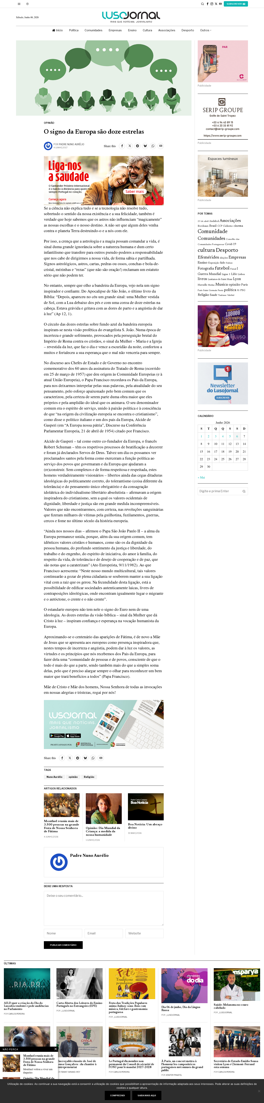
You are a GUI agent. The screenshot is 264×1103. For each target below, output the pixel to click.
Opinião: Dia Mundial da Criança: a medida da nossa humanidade (103, 832)
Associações (230, 221)
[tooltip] (207, 4)
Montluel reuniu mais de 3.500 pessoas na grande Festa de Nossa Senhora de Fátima (61, 826)
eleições (224, 258)
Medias (211, 285)
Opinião (49, 122)
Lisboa (241, 274)
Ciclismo (228, 226)
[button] (244, 491)
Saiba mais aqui (147, 1095)
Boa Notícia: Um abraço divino (145, 826)
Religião (89, 776)
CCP (219, 226)
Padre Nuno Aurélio (71, 144)
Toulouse (222, 295)
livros (202, 279)
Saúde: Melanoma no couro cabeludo (231, 1007)
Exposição (213, 263)
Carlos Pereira (16, 1014)
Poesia (220, 290)
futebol (222, 268)
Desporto (227, 250)
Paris (244, 284)
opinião (73, 776)
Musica (221, 285)
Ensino (202, 263)
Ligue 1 (226, 274)
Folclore (229, 263)
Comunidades (211, 238)
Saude (213, 295)
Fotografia (206, 269)
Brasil (213, 226)
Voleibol (230, 295)
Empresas (237, 257)
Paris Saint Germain (207, 290)
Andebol (214, 221)
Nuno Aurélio (54, 776)
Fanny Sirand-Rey (70, 1072)
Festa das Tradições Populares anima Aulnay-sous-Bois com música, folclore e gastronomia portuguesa (128, 1008)
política (230, 290)
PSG (242, 290)
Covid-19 (230, 244)
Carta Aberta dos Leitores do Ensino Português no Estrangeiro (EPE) (79, 1005)
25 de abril (203, 221)
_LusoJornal (68, 1011)
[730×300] (104, 180)
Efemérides (208, 257)
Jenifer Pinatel (174, 1075)
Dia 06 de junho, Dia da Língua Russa (180, 1009)
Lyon (237, 279)
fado (222, 262)
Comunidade (213, 231)
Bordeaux (203, 226)
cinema (238, 225)
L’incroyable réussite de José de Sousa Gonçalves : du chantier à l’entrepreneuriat (76, 1064)
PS (238, 290)
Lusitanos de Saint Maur (220, 279)
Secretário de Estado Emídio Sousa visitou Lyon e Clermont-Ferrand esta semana (236, 1064)
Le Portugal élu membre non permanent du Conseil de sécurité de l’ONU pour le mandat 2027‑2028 (131, 1064)
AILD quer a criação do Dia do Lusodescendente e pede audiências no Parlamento (26, 1006)
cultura (206, 250)
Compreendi (117, 1095)
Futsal (233, 269)
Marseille (202, 285)
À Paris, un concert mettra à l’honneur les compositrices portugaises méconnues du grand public (182, 1066)
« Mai (201, 477)
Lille (234, 274)
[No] (259, 1091)
